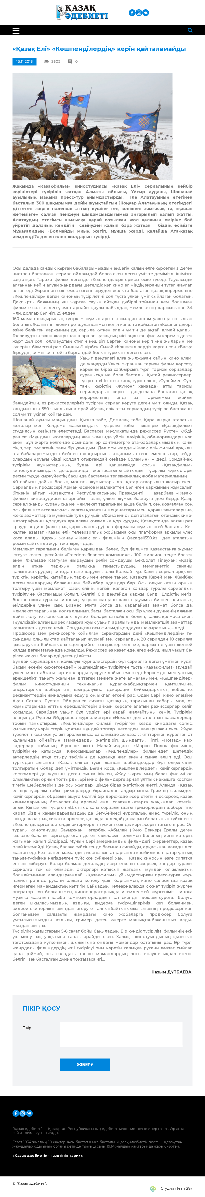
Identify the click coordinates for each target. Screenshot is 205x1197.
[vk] (145, 12)
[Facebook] (132, 12)
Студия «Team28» (176, 1188)
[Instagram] (139, 12)
